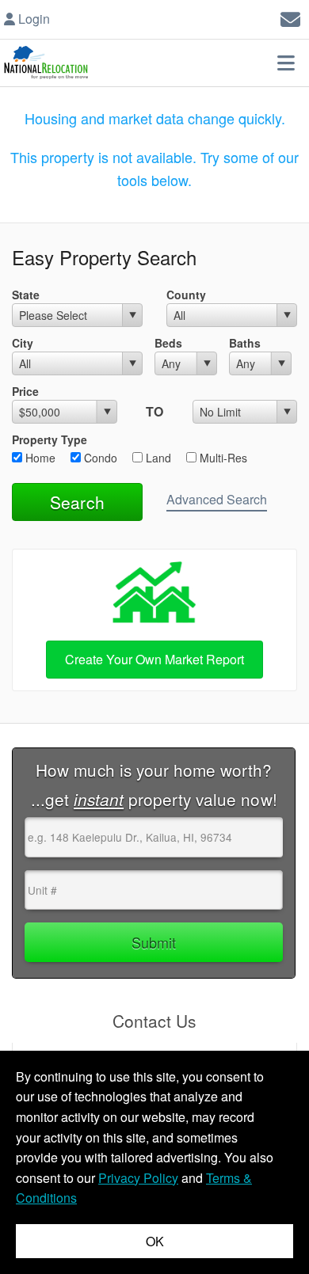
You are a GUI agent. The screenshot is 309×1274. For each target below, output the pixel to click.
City (22, 343)
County (186, 294)
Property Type (49, 439)
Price (25, 391)
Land (157, 458)
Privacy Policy (138, 1178)
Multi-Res (221, 458)
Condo (99, 458)
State (26, 294)
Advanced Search (216, 499)
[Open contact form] (290, 17)
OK (155, 1241)
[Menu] (286, 63)
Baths (245, 343)
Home (38, 458)
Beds (168, 343)
